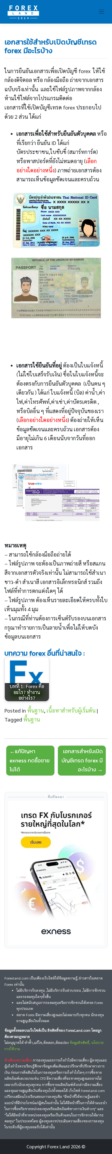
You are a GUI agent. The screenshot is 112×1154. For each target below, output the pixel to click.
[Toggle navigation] (102, 11)
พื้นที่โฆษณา (56, 796)
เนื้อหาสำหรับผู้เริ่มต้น (71, 710)
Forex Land (58, 1147)
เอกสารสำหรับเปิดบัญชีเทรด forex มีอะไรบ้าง (82, 760)
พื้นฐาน (35, 710)
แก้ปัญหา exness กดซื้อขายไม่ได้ (30, 760)
